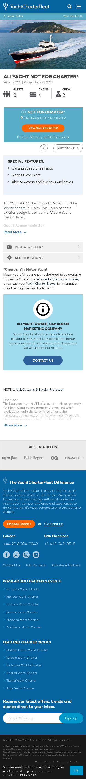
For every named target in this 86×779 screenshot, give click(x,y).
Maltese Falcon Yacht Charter (27, 650)
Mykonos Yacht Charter (22, 620)
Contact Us (43, 360)
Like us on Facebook (6, 555)
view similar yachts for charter (57, 279)
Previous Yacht (44, 148)
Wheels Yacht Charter (21, 658)
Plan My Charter (19, 524)
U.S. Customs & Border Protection (40, 389)
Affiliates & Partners (65, 565)
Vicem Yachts (14, 208)
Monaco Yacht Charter (22, 597)
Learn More (27, 775)
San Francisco (56, 536)
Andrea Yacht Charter (21, 673)
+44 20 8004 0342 (20, 543)
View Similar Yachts (43, 128)
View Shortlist (73, 16)
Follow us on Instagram (26, 555)
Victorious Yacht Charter (23, 665)
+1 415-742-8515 (59, 543)
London (9, 536)
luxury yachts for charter (51, 137)
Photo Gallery (29, 247)
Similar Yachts (15, 16)
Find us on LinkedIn (36, 555)
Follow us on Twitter (16, 555)
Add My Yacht (35, 565)
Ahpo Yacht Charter (20, 688)
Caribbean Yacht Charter (24, 627)
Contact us (53, 523)
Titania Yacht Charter (21, 680)
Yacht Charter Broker (41, 283)
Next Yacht (66, 148)
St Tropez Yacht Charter (23, 589)
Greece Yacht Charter (22, 612)
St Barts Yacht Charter (22, 604)
